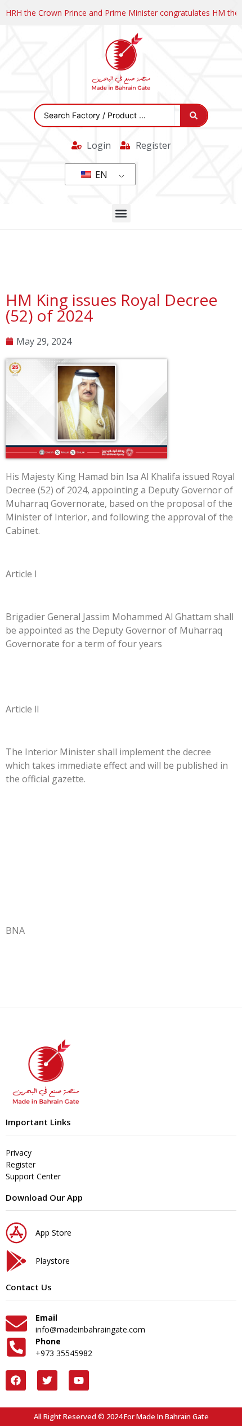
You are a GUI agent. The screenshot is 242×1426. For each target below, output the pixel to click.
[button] (121, 213)
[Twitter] (47, 1380)
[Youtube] (79, 1380)
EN (100, 174)
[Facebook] (16, 1380)
